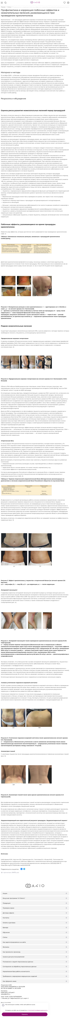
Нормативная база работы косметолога (16, 971)
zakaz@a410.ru (5, 994)
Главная (3, 7)
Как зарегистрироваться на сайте (14, 942)
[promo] (68, 2)
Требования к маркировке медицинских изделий (20, 976)
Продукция (6, 903)
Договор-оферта (8, 913)
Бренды (5, 927)
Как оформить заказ (9, 981)
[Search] (5, 2)
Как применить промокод (11, 952)
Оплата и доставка (9, 923)
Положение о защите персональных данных (18, 962)
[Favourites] (64, 2)
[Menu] (2, 2)
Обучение (6, 932)
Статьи (9, 7)
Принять (25, 1014)
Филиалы (6, 947)
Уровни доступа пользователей (13, 957)
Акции (5, 893)
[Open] (67, 26)
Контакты (6, 918)
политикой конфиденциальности (37, 1010)
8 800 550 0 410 (6, 992)
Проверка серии (8, 908)
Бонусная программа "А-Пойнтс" (14, 898)
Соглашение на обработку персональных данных (19, 966)
